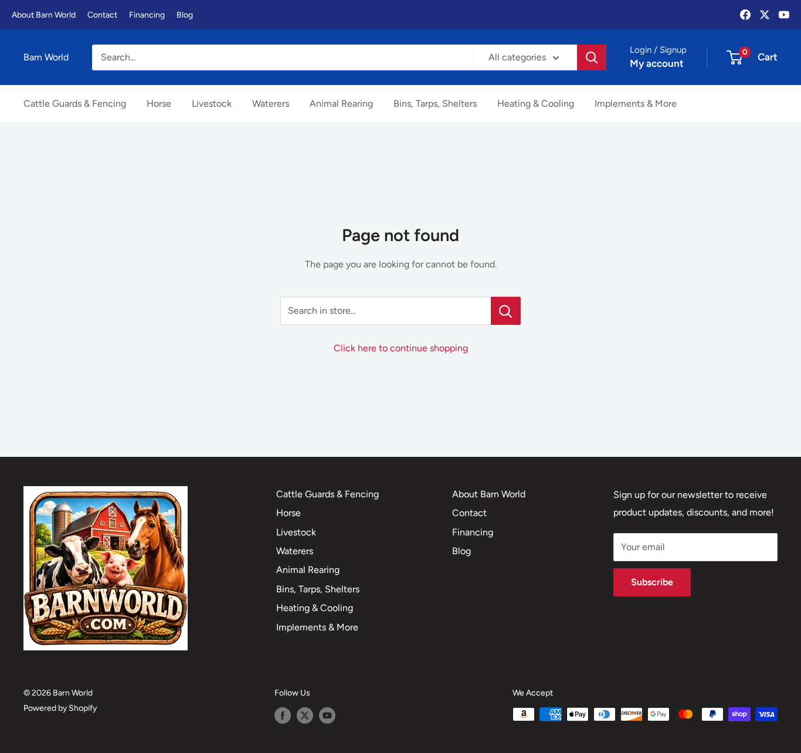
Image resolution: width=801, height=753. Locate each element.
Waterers (270, 103)
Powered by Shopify (60, 708)
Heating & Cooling (535, 103)
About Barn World (44, 15)
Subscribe (652, 582)
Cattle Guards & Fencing (74, 103)
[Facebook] (745, 14)
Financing (147, 15)
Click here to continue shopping (401, 348)
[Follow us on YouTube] (327, 715)
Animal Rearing (341, 103)
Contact (102, 15)
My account (657, 63)
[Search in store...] (506, 311)
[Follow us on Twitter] (305, 715)
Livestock (212, 103)
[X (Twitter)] (764, 14)
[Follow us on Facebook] (282, 715)
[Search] (591, 57)
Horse (159, 103)
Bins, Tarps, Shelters (435, 103)
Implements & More (636, 103)
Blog (185, 15)
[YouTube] (784, 14)
